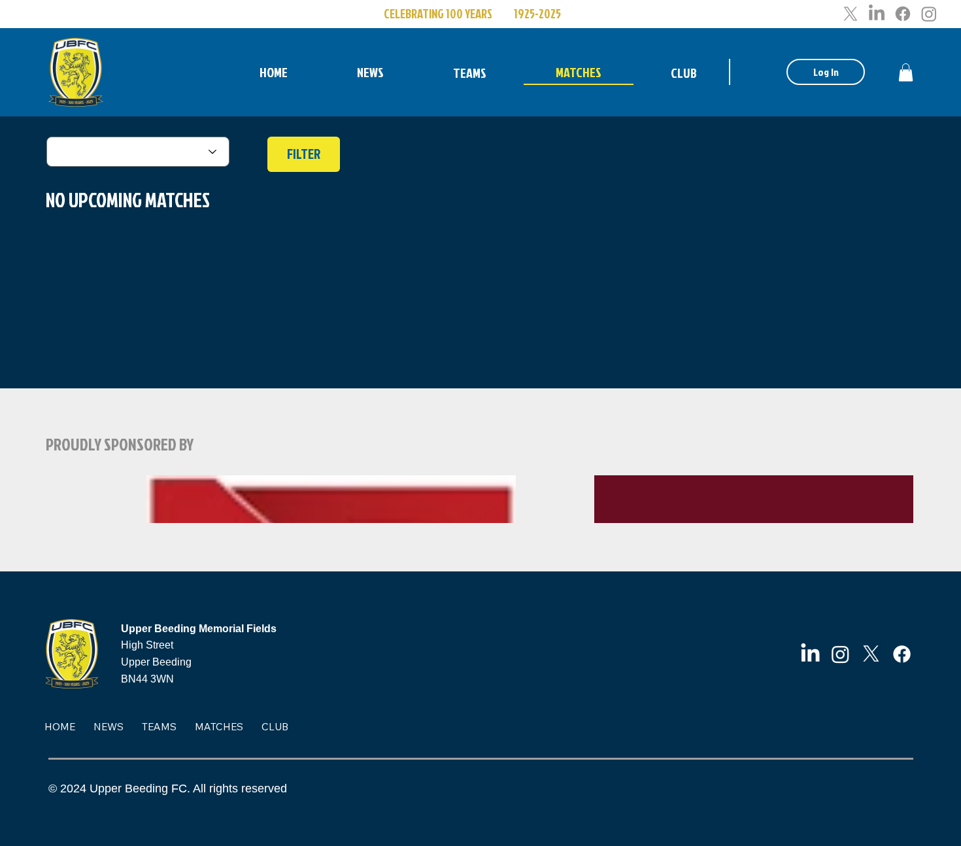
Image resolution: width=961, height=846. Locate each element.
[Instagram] (929, 14)
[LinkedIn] (876, 14)
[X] (850, 14)
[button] (905, 72)
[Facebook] (903, 14)
